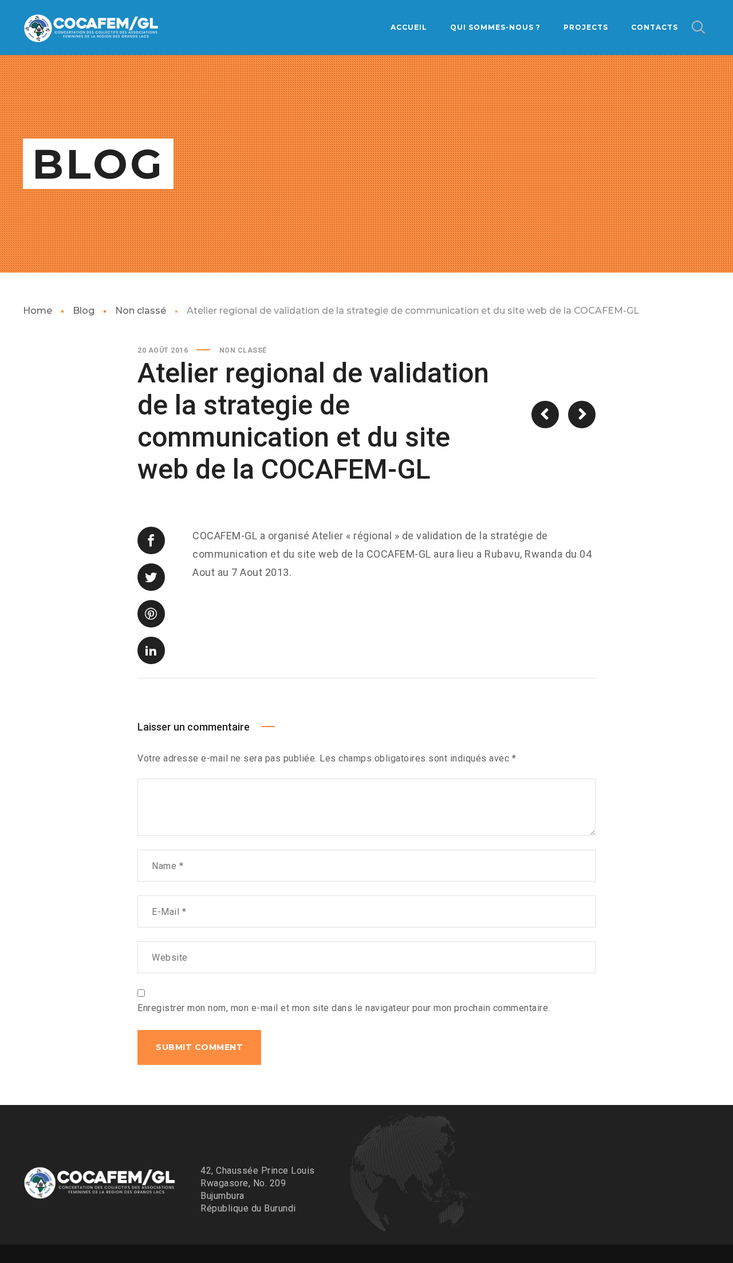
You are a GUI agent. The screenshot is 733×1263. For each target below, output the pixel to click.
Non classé (140, 310)
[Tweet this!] (151, 577)
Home (37, 310)
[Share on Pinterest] (151, 613)
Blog (83, 310)
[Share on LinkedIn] (151, 650)
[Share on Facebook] (151, 540)
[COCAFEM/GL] (91, 27)
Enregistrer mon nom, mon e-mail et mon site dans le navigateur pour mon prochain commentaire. (343, 1007)
